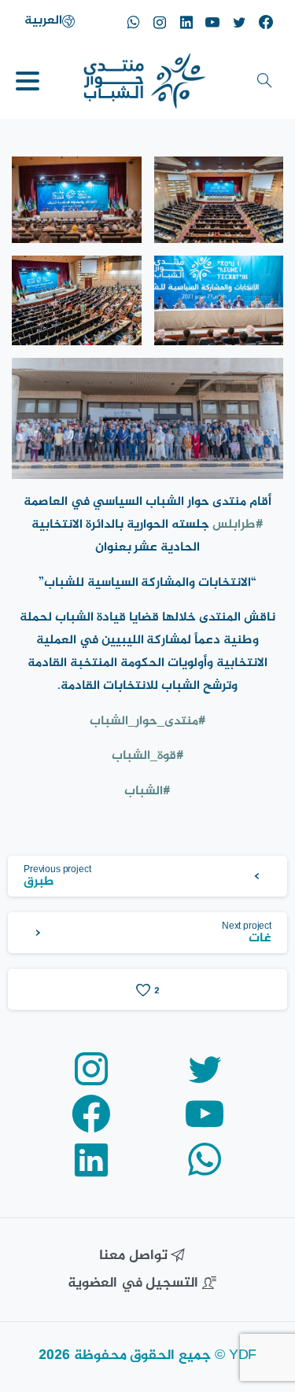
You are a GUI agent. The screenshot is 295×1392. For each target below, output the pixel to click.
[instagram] (159, 21)
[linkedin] (186, 21)
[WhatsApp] (133, 21)
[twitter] (239, 21)
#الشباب (147, 791)
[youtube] (212, 21)
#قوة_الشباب (148, 756)
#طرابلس (238, 525)
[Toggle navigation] (27, 81)
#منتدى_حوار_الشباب (148, 721)
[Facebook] (266, 21)
